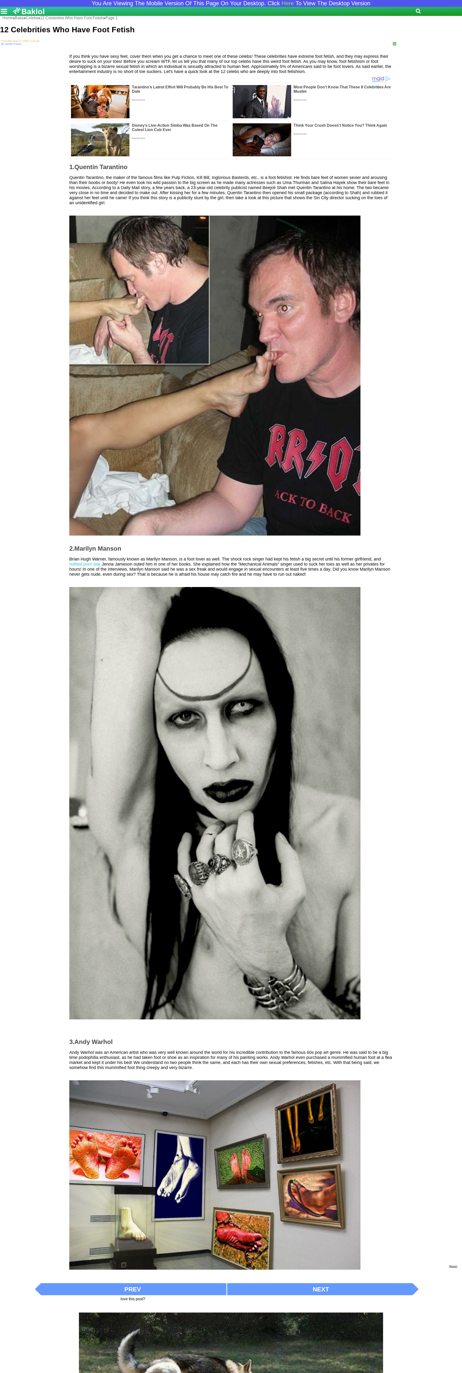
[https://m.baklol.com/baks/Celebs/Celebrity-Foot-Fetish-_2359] (394, 44)
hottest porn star (85, 564)
